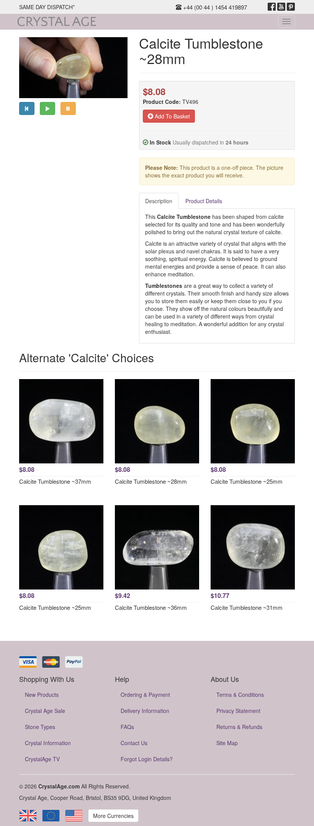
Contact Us (134, 743)
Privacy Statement (238, 710)
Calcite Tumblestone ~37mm (55, 481)
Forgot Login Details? (147, 759)
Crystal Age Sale (45, 710)
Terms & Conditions (240, 694)
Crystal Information (48, 743)
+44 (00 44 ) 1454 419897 (214, 7)
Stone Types (40, 727)
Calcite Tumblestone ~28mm (151, 481)
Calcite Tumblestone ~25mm (247, 481)
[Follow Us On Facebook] (272, 7)
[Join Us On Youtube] (281, 7)
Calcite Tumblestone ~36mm (151, 607)
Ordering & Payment (145, 694)
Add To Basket (171, 116)
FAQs (127, 727)
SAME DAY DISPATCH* (47, 7)
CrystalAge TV (42, 759)
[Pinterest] (291, 7)
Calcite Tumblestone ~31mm (247, 607)
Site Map (227, 743)
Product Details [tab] (203, 201)
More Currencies (113, 815)
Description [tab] (158, 201)
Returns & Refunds (239, 727)
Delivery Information (145, 710)
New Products (42, 694)
